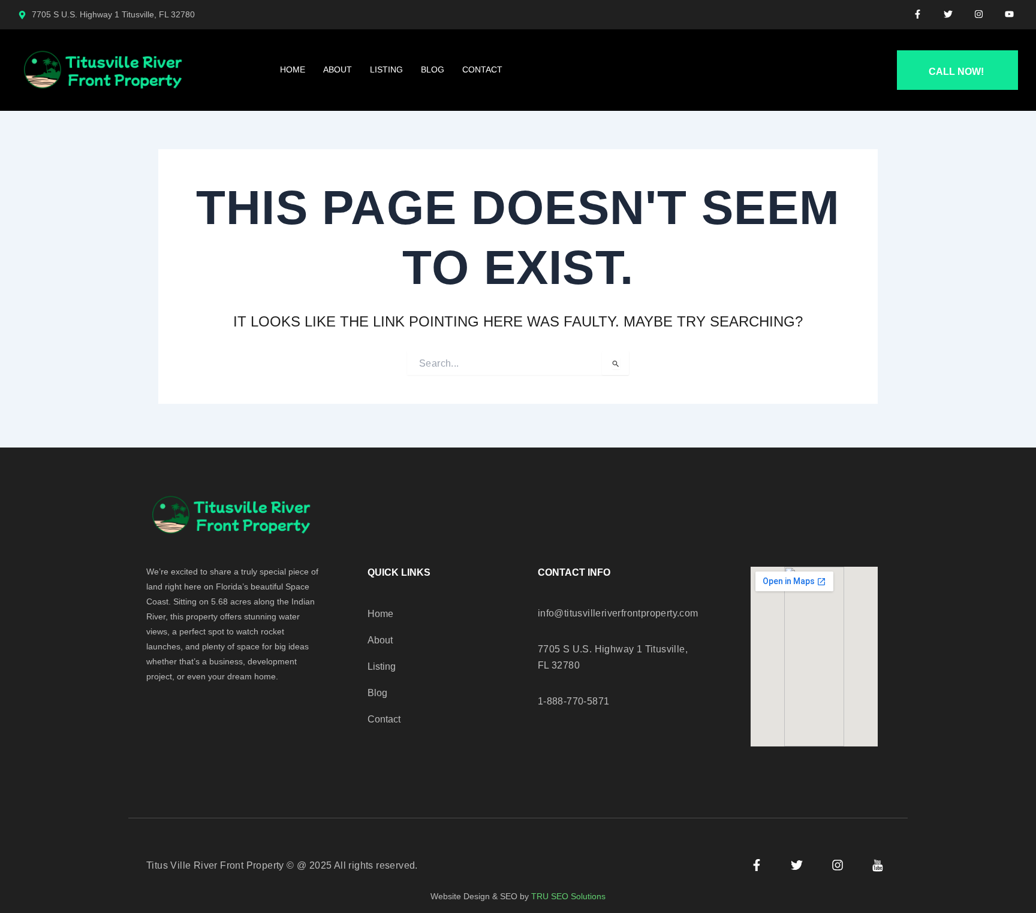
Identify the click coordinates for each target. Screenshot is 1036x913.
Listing (386, 69)
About (337, 69)
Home (292, 69)
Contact (482, 69)
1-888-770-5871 (574, 701)
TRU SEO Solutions (568, 896)
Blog (432, 69)
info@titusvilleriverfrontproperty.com (618, 613)
